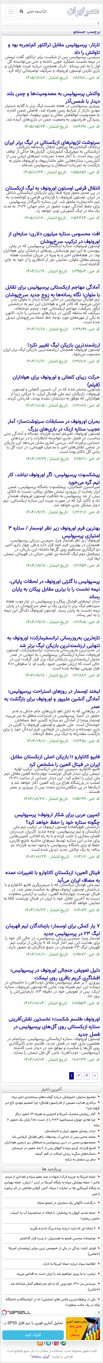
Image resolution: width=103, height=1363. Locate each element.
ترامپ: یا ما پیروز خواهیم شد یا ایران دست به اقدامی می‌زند (56, 1273)
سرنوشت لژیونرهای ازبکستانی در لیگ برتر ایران (52, 143)
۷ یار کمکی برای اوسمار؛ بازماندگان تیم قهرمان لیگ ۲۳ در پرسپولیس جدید (53, 930)
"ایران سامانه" (40, 1357)
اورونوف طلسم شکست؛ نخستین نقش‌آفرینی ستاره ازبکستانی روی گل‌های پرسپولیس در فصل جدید (54, 1027)
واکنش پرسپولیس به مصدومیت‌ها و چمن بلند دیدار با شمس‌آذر (53, 98)
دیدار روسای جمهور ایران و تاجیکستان (70, 1131)
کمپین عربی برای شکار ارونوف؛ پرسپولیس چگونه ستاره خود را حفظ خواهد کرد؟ (57, 819)
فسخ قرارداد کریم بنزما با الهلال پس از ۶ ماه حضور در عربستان (54, 1148)
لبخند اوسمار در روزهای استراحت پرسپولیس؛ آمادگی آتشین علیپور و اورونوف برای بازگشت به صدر (52, 699)
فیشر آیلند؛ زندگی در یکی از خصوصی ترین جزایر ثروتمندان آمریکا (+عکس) (54, 1251)
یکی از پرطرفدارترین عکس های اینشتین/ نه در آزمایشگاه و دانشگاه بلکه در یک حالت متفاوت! (53, 1302)
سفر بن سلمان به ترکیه (80, 1159)
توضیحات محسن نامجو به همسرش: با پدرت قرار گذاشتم (58, 1238)
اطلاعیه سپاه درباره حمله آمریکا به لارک (69, 1264)
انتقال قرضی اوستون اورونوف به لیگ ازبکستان (52, 188)
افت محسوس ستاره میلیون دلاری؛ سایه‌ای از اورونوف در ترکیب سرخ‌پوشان (54, 238)
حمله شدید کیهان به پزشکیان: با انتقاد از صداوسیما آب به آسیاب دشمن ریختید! (55, 1215)
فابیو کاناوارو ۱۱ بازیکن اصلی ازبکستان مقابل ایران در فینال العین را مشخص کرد (55, 761)
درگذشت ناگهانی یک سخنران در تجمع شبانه (66, 1203)
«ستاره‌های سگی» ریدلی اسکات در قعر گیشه (65, 1153)
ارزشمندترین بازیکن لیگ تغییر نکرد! (63, 345)
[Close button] (99, 1312)
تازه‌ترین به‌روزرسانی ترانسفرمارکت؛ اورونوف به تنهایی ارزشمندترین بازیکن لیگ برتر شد (53, 642)
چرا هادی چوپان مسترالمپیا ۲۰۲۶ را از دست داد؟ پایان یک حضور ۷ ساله (53, 1122)
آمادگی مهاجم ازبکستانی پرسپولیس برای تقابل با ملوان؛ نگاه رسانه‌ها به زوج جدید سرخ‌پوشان (52, 291)
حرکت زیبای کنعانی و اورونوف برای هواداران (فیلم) (56, 381)
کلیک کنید (33, 1335)
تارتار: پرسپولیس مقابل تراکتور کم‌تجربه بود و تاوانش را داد (54, 49)
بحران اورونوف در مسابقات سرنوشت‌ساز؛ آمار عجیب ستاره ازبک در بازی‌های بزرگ (54, 425)
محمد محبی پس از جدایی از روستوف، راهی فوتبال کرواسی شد (54, 1136)
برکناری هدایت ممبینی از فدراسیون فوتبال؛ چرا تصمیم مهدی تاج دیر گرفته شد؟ (52, 1105)
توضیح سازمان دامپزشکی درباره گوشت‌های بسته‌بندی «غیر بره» (53, 1097)
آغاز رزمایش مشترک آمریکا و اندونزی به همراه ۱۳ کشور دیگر (55, 1114)
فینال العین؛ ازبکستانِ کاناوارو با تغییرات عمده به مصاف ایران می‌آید (52, 877)
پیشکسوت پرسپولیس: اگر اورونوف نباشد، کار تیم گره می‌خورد (54, 479)
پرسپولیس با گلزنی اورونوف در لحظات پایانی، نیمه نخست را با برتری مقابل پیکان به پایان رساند (54, 589)
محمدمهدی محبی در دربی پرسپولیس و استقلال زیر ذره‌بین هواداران (50, 1142)
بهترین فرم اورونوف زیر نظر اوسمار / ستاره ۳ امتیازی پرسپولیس (54, 532)
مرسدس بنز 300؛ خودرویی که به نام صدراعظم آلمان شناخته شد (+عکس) (55, 1286)
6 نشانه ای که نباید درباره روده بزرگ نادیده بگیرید (63, 1228)
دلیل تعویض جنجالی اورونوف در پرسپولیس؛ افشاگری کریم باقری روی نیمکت (55, 974)
